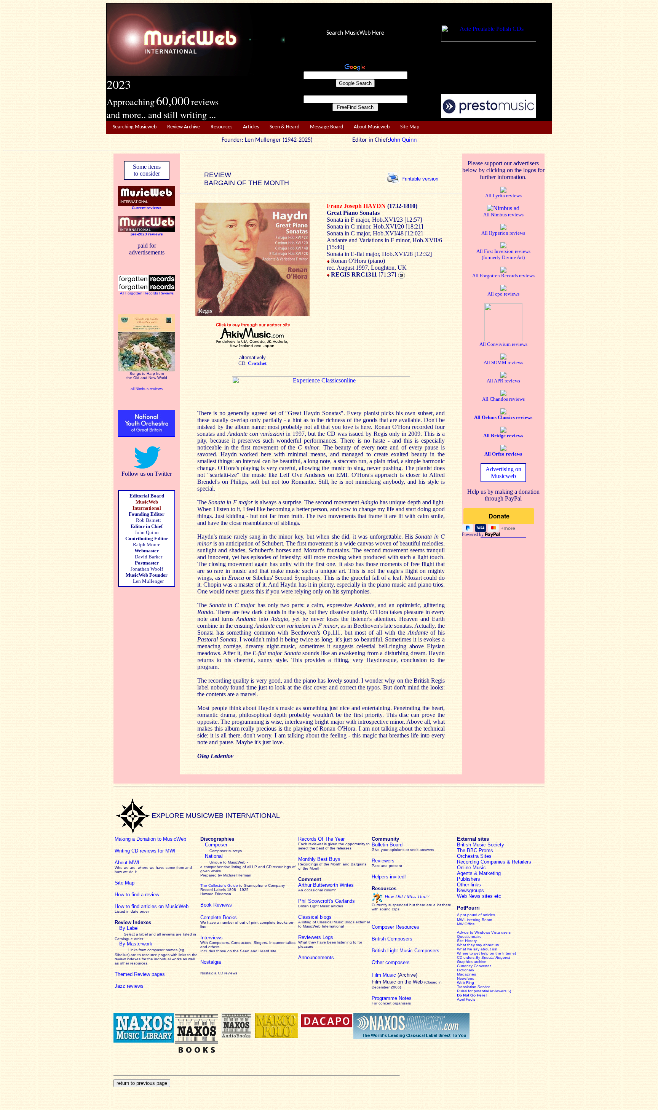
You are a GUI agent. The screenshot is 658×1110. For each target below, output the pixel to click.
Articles (251, 127)
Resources (221, 127)
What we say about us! (477, 949)
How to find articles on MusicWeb (151, 906)
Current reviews (146, 208)
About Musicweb (372, 127)
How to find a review (137, 894)
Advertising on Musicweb (503, 472)
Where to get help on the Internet (486, 953)
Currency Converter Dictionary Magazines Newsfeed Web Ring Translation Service (474, 976)
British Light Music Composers (405, 950)
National (214, 856)
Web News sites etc (479, 896)
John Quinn (403, 140)
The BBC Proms (475, 850)
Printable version (419, 178)
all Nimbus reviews (147, 389)
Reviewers (383, 861)
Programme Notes (392, 998)
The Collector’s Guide (219, 885)
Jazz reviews (129, 986)
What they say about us (478, 945)
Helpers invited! (389, 877)
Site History (467, 941)
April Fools (466, 999)
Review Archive (183, 127)
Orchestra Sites (474, 856)
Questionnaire (469, 936)
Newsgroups (470, 890)
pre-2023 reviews (147, 234)
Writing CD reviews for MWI (145, 851)
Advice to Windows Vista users (484, 932)
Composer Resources (395, 927)
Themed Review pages (140, 974)
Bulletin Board (387, 845)
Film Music (384, 975)
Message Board (326, 127)
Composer (216, 845)
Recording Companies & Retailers (494, 862)
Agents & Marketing (479, 873)
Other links (469, 885)
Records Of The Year (321, 839)
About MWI (127, 862)
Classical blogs (315, 917)
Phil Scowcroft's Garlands (326, 901)
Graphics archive (471, 962)
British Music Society (480, 845)
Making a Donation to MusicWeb (150, 839)
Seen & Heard (284, 127)
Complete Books (218, 917)
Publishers (468, 879)
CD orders (483, 957)
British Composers (392, 939)
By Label (129, 928)
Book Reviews (216, 905)
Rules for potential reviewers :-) (484, 991)
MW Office (466, 924)
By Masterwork (135, 944)
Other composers (391, 962)
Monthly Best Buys (319, 859)
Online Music (471, 867)
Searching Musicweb (135, 127)
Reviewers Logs (315, 937)
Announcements (316, 957)
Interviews (211, 937)
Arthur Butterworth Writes (326, 885)
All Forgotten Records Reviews (147, 293)
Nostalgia (210, 962)
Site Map (409, 127)
